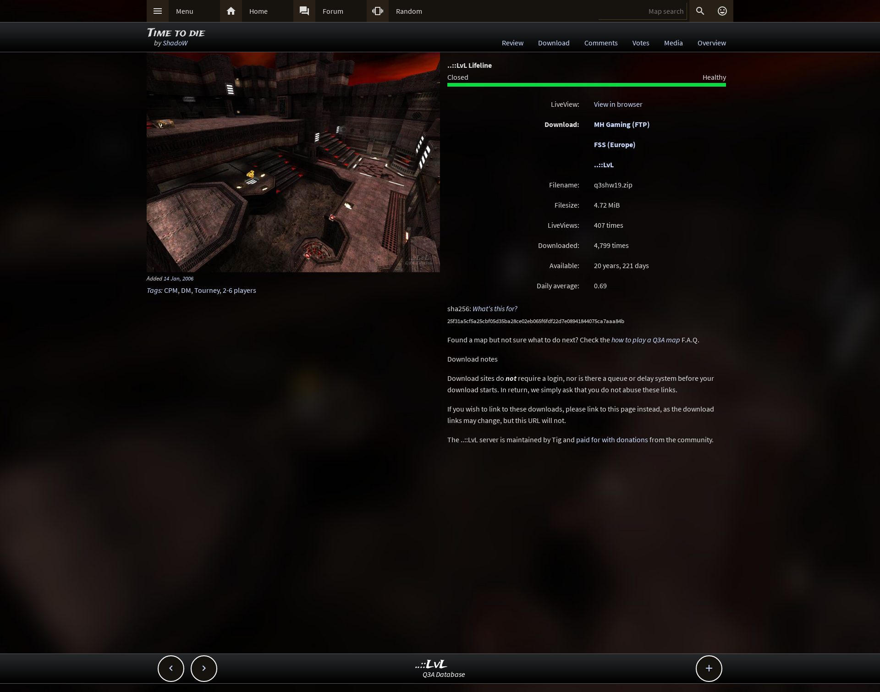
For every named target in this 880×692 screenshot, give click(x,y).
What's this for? (495, 308)
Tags (154, 290)
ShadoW (175, 42)
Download (554, 42)
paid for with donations (612, 439)
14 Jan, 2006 (178, 278)
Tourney (207, 290)
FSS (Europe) (615, 144)
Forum (333, 11)
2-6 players (239, 290)
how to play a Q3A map (645, 339)
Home (258, 11)
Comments (601, 42)
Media (673, 42)
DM (186, 290)
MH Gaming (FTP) (622, 124)
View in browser (618, 104)
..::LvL (604, 164)
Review (512, 42)
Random (409, 11)
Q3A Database (444, 674)
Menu (184, 11)
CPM (171, 290)
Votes (640, 42)
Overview (712, 42)
